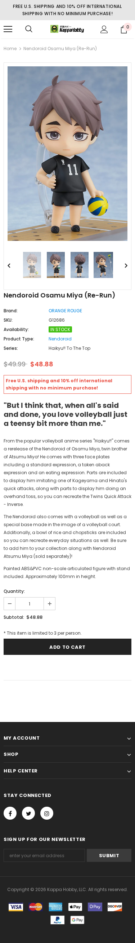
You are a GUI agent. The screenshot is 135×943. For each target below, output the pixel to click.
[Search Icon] (28, 29)
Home (10, 48)
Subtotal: (14, 617)
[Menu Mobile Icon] (8, 29)
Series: (11, 348)
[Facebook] (10, 813)
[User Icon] (104, 29)
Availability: (16, 329)
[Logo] (67, 29)
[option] (67, 153)
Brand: (11, 311)
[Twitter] (28, 813)
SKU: (8, 320)
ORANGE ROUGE (65, 311)
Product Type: (19, 339)
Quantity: (14, 591)
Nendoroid (60, 339)
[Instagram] (46, 813)
